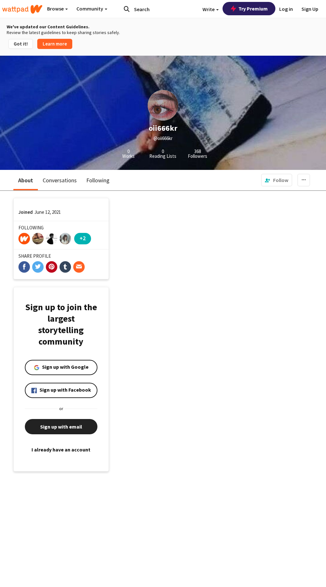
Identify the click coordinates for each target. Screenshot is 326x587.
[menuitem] (276, 180)
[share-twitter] (38, 267)
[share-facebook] (24, 267)
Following (98, 180)
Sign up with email (61, 426)
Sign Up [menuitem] (309, 9)
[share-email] (79, 267)
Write (209, 9)
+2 (83, 238)
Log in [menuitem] (286, 9)
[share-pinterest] (51, 267)
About (25, 180)
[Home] (22, 9)
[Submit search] (127, 9)
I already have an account (61, 449)
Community (90, 8)
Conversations (60, 180)
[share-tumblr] (65, 267)
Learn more (55, 44)
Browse (56, 8)
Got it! (21, 44)
